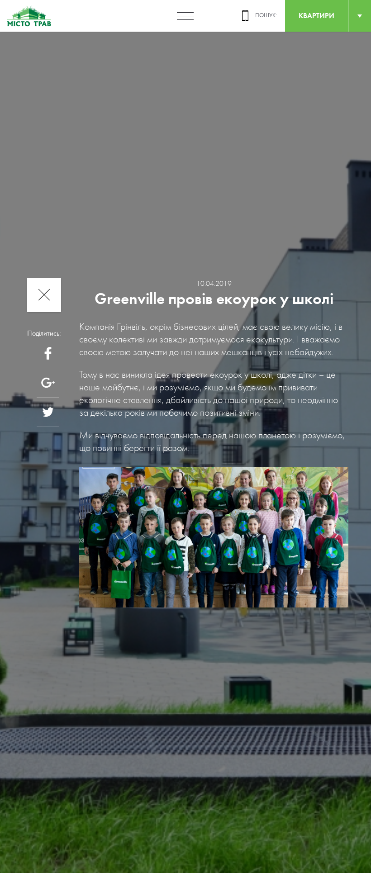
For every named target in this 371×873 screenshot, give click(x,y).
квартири (316, 15)
